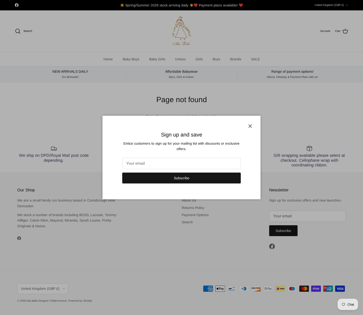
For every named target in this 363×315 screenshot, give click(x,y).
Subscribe (181, 178)
